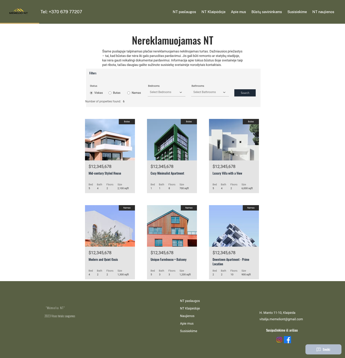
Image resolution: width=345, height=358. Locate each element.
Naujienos (187, 316)
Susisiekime (188, 331)
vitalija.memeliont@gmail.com (281, 319)
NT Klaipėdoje (190, 308)
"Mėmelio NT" (55, 308)
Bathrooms (198, 86)
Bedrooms (154, 86)
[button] (213, 12)
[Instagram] (279, 339)
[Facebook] (287, 339)
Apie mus (187, 323)
